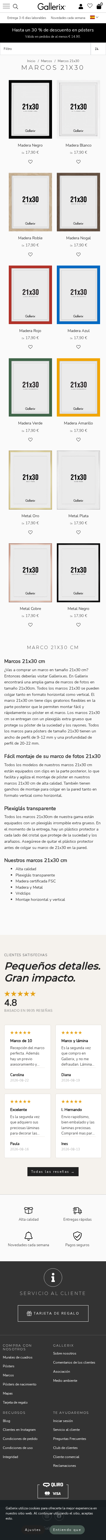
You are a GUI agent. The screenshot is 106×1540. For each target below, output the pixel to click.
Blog (6, 1421)
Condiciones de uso (18, 1448)
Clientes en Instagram (19, 1429)
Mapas (8, 1393)
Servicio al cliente (66, 1429)
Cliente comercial (66, 1457)
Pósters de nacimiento (19, 1384)
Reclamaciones (64, 1465)
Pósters (8, 1366)
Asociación (61, 1371)
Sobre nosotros (64, 1353)
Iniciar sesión (63, 1421)
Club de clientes (65, 1448)
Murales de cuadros (18, 1357)
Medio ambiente (65, 1380)
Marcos (8, 1375)
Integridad (10, 1457)
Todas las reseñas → (53, 1171)
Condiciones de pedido (20, 1439)
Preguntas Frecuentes (69, 1439)
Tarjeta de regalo (56, 1313)
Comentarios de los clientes (74, 1362)
